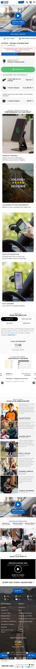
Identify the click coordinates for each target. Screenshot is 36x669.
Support (3, 607)
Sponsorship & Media (25, 621)
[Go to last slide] (2, 382)
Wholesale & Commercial (27, 618)
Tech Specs (9, 323)
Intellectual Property (25, 613)
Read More (11, 335)
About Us (22, 607)
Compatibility (27, 323)
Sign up (4, 655)
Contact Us (4, 610)
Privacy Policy (5, 616)
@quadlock (6, 523)
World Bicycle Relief (25, 616)
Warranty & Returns (7, 624)
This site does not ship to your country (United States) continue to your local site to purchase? (18, 50)
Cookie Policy (5, 618)
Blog (20, 610)
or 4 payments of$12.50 (22, 664)
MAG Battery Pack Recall (7, 631)
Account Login (6, 613)
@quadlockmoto (18, 523)
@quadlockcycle (30, 523)
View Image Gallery (18, 34)
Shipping (4, 627)
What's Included (27, 319)
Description (9, 319)
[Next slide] (33, 382)
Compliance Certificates (9, 621)
